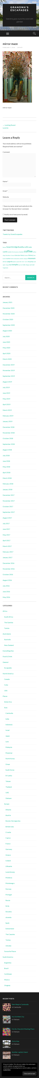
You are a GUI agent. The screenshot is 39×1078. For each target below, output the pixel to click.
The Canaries (10, 934)
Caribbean (8, 974)
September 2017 (9, 512)
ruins (25, 261)
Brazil (6, 968)
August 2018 (7, 450)
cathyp (19, 47)
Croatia (8, 832)
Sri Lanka (9, 775)
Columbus (8, 255)
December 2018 (8, 427)
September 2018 (9, 444)
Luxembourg (10, 872)
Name (5, 181)
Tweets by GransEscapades (12, 234)
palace (14, 261)
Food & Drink (7, 656)
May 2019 (6, 399)
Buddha (21, 247)
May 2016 (6, 597)
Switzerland (10, 929)
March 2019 (7, 410)
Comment (6, 152)
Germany (9, 849)
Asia (5, 707)
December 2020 (8, 308)
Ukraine (8, 946)
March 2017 (7, 546)
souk (34, 261)
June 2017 (6, 529)
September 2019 (9, 376)
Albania (8, 810)
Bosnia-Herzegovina (13, 821)
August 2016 (7, 580)
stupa (7, 264)
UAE (7, 792)
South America (8, 957)
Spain (7, 923)
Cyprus (8, 838)
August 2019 (7, 382)
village (27, 264)
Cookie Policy (7, 1070)
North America (8, 674)
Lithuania (9, 866)
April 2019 (6, 404)
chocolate (21, 252)
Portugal (9, 895)
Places (5, 696)
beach (9, 247)
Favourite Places (10, 951)
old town (5, 261)
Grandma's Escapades (19, 9)
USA (5, 691)
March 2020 (7, 359)
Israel (7, 730)
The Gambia (8, 622)
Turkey (8, 940)
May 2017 (6, 535)
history (30, 255)
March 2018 (7, 478)
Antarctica (8, 702)
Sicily (7, 906)
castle (5, 252)
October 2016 (8, 574)
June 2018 (6, 461)
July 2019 (6, 387)
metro (12, 258)
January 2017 (7, 557)
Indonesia (9, 724)
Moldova (9, 878)
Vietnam (9, 798)
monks (21, 258)
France (13, 255)
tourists (20, 264)
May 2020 (6, 348)
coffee (28, 251)
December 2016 (8, 563)
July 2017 (6, 523)
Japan (8, 736)
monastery (17, 258)
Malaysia (9, 747)
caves (9, 252)
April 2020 (6, 353)
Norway (8, 889)
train (24, 265)
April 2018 (6, 472)
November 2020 (9, 314)
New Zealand (9, 645)
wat (33, 265)
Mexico (7, 980)
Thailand (9, 787)
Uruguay (7, 985)
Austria (8, 815)
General (5, 662)
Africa (5, 611)
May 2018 (6, 467)
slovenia (8, 917)
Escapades (8, 668)
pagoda (9, 261)
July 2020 (6, 336)
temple (15, 264)
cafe (26, 247)
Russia (8, 900)
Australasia (7, 634)
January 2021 (7, 302)
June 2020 (6, 342)
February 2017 (8, 552)
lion (35, 255)
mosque (26, 258)
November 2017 (9, 501)
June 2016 (6, 591)
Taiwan (8, 781)
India (7, 719)
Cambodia (9, 713)
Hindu (22, 255)
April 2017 (6, 540)
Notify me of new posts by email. (16, 214)
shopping (30, 261)
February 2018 (8, 484)
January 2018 (7, 489)
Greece (8, 855)
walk (30, 264)
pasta (18, 261)
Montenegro (10, 883)
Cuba (6, 685)
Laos (7, 741)
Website (6, 197)
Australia (7, 639)
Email (5, 191)
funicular (17, 255)
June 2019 (6, 393)
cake (30, 247)
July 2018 (6, 455)
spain (4, 264)
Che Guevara (15, 252)
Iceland (8, 861)
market (8, 258)
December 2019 (8, 365)
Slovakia (9, 912)
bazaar (4, 247)
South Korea (10, 770)
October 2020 (8, 319)
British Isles (10, 827)
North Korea (10, 758)
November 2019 (9, 370)
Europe (6, 804)
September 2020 (9, 325)
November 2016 (9, 569)
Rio (20, 261)
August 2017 (7, 518)
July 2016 (6, 586)
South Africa (8, 617)
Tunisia (6, 628)
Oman (8, 764)
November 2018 (9, 433)
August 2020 (7, 331)
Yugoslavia (5, 267)
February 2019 (8, 416)
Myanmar (9, 753)
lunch (4, 258)
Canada (7, 679)
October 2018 (8, 438)
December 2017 (8, 495)
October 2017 (8, 506)
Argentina (7, 963)
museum (31, 258)
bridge (15, 247)
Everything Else (8, 651)
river (23, 261)
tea (10, 265)
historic (26, 255)
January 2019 (7, 421)
